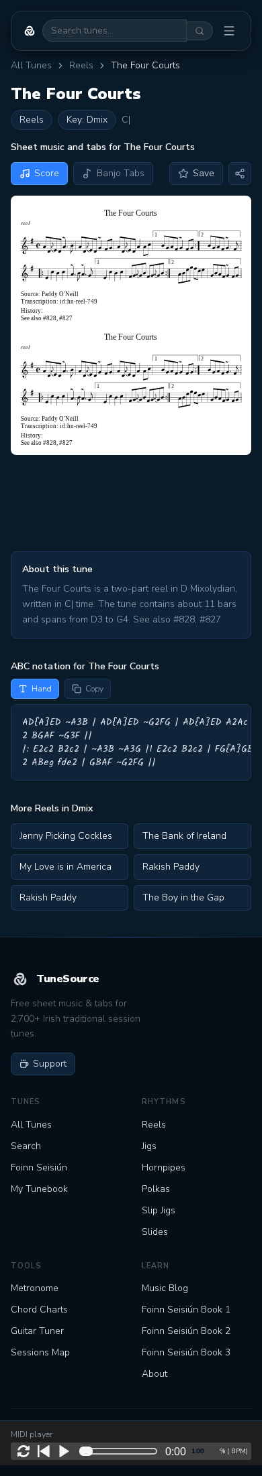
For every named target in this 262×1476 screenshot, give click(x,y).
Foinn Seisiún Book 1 (186, 1309)
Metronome (34, 1288)
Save (203, 173)
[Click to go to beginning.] (43, 1451)
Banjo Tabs (120, 173)
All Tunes (31, 65)
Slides (155, 1231)
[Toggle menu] (229, 31)
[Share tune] (239, 173)
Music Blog (165, 1288)
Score (46, 173)
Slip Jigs (158, 1210)
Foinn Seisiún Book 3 (186, 1352)
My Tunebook (39, 1189)
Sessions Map (40, 1352)
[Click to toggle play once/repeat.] (23, 1451)
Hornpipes (163, 1167)
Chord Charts (39, 1309)
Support (50, 1063)
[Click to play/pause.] (63, 1451)
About (154, 1373)
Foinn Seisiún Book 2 (186, 1331)
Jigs (149, 1146)
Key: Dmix (87, 119)
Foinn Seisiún (39, 1167)
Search (26, 1146)
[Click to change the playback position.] (121, 1451)
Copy (94, 688)
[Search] (200, 30)
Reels (81, 65)
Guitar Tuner (37, 1331)
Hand (42, 688)
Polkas (156, 1189)
